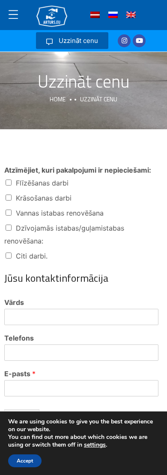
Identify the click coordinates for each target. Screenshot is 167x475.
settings (95, 445)
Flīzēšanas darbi (42, 183)
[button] (72, 40)
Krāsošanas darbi (44, 198)
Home (58, 99)
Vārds (14, 302)
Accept (25, 460)
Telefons (19, 338)
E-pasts (20, 373)
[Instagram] (124, 40)
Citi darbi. (32, 256)
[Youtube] (139, 40)
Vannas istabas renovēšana (60, 213)
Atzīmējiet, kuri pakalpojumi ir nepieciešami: (77, 170)
